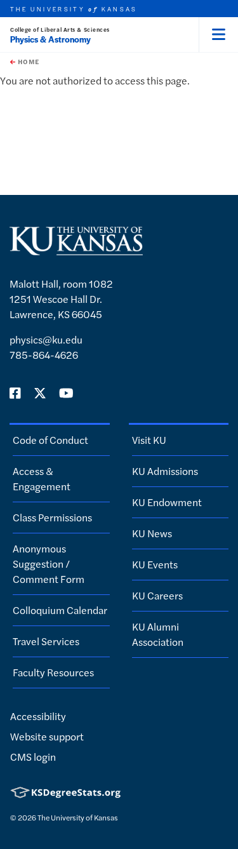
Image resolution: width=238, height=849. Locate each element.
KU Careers (157, 595)
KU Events (155, 564)
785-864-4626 (44, 354)
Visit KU (149, 439)
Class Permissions (52, 517)
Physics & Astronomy (50, 39)
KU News (152, 533)
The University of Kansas (77, 817)
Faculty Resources (53, 672)
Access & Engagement (41, 478)
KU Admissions (165, 471)
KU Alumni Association (157, 634)
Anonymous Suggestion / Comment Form (48, 563)
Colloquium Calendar (60, 610)
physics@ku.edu (46, 339)
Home (27, 61)
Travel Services (46, 641)
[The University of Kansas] (76, 250)
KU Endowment (167, 502)
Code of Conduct (50, 439)
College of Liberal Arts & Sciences (60, 29)
